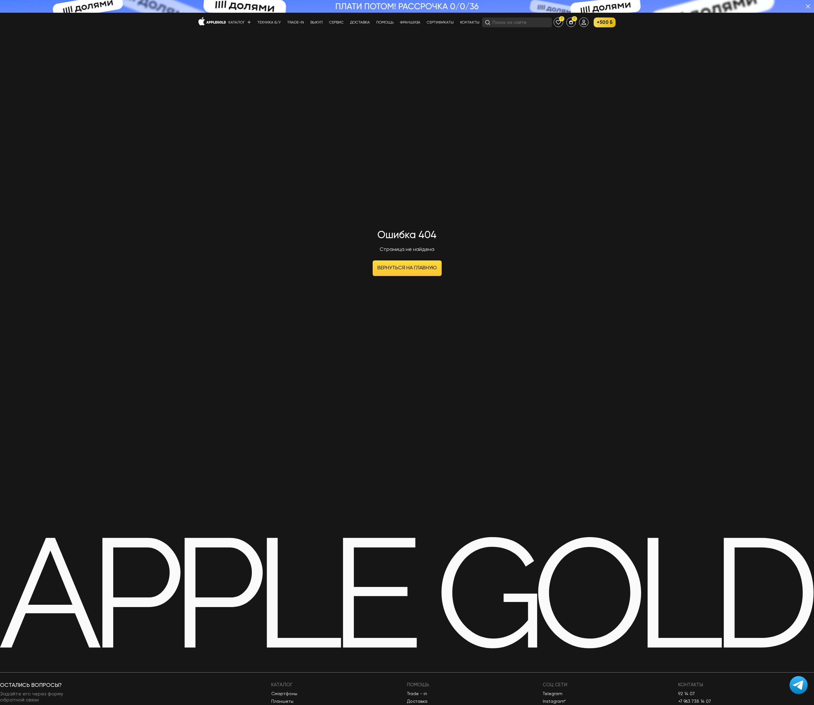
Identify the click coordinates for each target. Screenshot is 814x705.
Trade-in (295, 22)
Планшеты (282, 701)
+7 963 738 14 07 (694, 701)
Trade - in (417, 694)
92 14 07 (686, 694)
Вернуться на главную (407, 268)
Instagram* (554, 701)
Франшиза (410, 22)
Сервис (336, 22)
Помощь (385, 22)
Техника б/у (269, 22)
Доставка (360, 22)
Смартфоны (284, 694)
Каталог (237, 22)
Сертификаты (440, 22)
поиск (540, 22)
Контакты (469, 22)
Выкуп (316, 22)
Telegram (552, 694)
